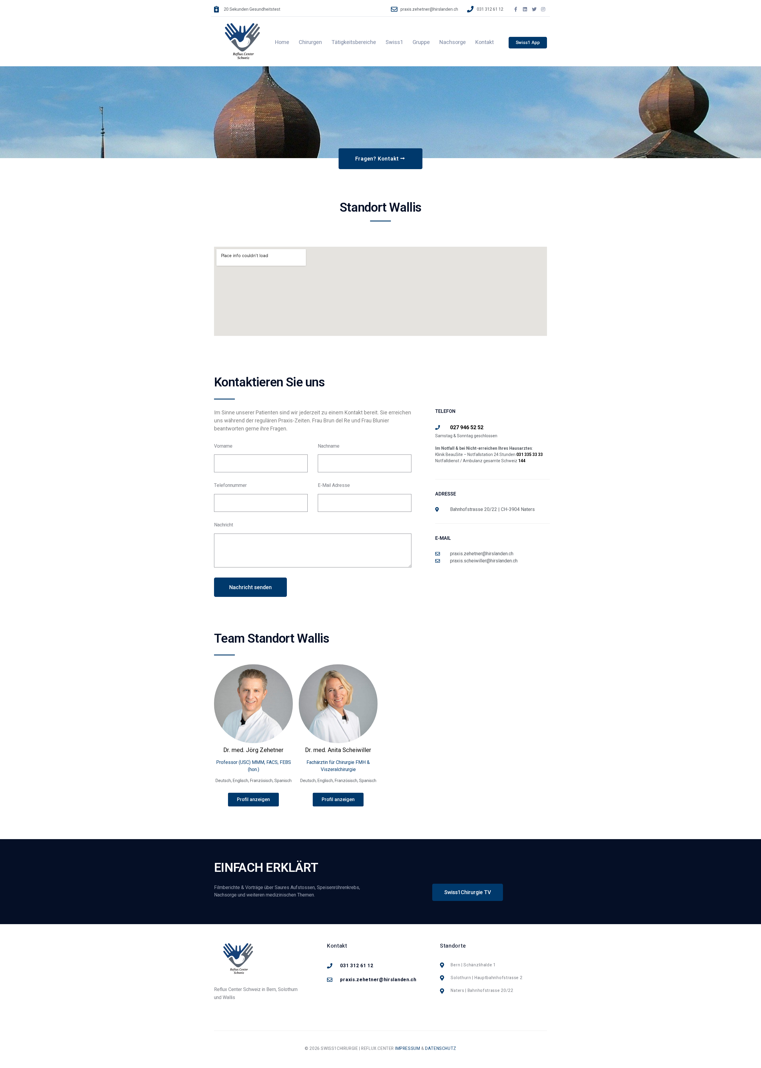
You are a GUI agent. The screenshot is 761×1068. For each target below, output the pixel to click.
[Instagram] (543, 9)
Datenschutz (440, 1048)
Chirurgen (310, 42)
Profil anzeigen (253, 799)
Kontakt (484, 42)
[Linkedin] (525, 9)
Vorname (223, 446)
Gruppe (421, 42)
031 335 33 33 (529, 454)
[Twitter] (534, 9)
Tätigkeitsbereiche (353, 42)
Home (282, 42)
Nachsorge (452, 42)
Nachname (328, 446)
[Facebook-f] (516, 9)
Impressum (407, 1048)
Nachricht (223, 525)
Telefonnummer (230, 485)
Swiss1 (394, 42)
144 (521, 460)
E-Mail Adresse (334, 485)
